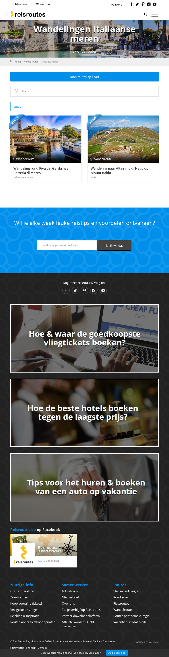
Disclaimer (109, 641)
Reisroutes (27, 14)
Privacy (86, 641)
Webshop (45, 4)
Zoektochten (19, 597)
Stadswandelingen (126, 591)
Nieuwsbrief (70, 597)
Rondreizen (121, 597)
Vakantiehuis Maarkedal (130, 622)
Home (17, 61)
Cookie (97, 641)
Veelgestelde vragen (24, 609)
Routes (16, 107)
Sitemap (31, 647)
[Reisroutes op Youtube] (154, 4)
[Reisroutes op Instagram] (148, 4)
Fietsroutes (121, 603)
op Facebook (35, 529)
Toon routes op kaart (84, 77)
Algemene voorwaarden (66, 641)
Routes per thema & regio (131, 616)
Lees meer (94, 653)
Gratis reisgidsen (22, 591)
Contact (42, 647)
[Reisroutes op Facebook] (131, 4)
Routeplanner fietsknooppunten (32, 622)
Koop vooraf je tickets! (26, 603)
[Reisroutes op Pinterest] (143, 4)
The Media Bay (21, 641)
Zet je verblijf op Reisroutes (81, 609)
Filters (24, 91)
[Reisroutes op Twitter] (137, 4)
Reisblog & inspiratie (24, 616)
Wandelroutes (30, 61)
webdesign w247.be (147, 642)
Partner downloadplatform (81, 616)
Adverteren (21, 4)
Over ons (68, 603)
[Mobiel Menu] (154, 15)
